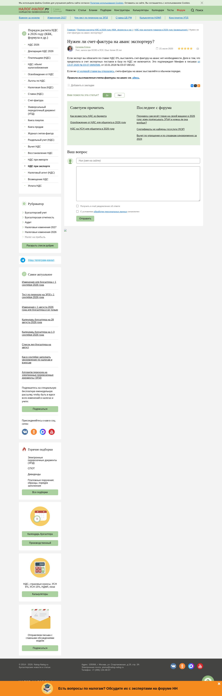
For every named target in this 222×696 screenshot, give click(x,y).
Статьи (82, 10)
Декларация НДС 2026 (40, 51)
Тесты (170, 10)
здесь (135, 77)
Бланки (93, 10)
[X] (195, 85)
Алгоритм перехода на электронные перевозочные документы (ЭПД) (37, 375)
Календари (158, 10)
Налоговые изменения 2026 (40, 232)
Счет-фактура (35, 100)
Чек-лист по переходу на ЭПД (91, 17)
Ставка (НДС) (35, 94)
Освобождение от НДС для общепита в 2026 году (98, 122)
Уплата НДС (35, 186)
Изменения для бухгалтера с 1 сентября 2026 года (39, 283)
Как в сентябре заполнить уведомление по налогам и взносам (37, 360)
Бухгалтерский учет (36, 212)
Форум (181, 10)
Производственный (40, 543)
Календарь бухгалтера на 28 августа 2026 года (38, 321)
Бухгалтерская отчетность (39, 217)
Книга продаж (35, 127)
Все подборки (40, 492)
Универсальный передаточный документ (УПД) (41, 110)
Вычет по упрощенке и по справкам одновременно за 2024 (167, 137)
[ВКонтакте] (192, 85)
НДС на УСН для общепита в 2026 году (92, 128)
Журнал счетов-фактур (41, 133)
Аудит (28, 222)
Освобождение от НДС (41, 74)
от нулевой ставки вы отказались (95, 71)
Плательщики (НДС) (39, 58)
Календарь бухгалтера (40, 534)
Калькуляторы (141, 10)
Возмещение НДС (38, 179)
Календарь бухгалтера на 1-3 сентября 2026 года (38, 333)
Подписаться (40, 409)
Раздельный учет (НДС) (41, 140)
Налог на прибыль (35, 237)
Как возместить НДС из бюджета (88, 116)
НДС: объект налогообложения (38, 66)
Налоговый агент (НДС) (41, 172)
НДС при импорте (38, 159)
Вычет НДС (34, 146)
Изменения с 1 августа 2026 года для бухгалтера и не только (40, 308)
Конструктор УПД (178, 17)
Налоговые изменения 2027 (40, 227)
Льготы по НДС (36, 81)
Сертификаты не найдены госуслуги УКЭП (161, 129)
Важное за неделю (29, 17)
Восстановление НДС (40, 153)
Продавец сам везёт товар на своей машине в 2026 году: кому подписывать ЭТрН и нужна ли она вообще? (166, 119)
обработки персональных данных (110, 211)
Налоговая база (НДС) (40, 87)
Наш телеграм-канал (41, 260)
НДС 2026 (33, 44)
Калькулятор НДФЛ (150, 17)
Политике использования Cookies (106, 3)
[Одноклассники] (198, 85)
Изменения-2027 (57, 17)
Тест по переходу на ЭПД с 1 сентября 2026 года (38, 296)
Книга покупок (36, 120)
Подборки (105, 10)
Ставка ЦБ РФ (124, 17)
